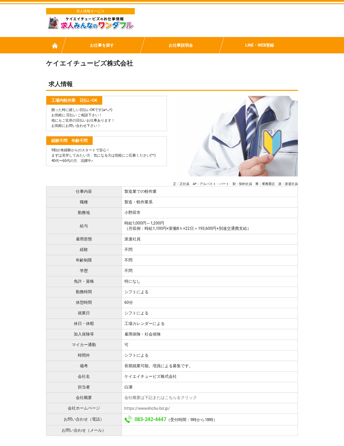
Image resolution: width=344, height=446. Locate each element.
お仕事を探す (102, 45)
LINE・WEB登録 (259, 45)
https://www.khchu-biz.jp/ (147, 408)
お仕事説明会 (181, 45)
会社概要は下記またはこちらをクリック (160, 397)
